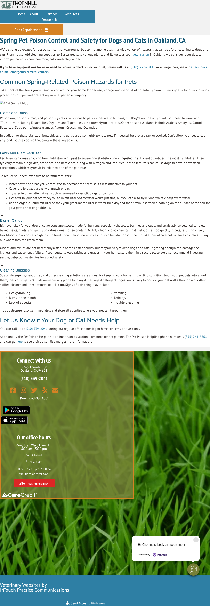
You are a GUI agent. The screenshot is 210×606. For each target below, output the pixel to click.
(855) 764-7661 (196, 336)
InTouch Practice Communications (34, 590)
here (19, 341)
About (34, 14)
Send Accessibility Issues (87, 603)
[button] (105, 110)
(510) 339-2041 (142, 67)
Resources (72, 14)
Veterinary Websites (20, 585)
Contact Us (49, 20)
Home (21, 14)
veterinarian (140, 54)
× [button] (196, 540)
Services (51, 14)
